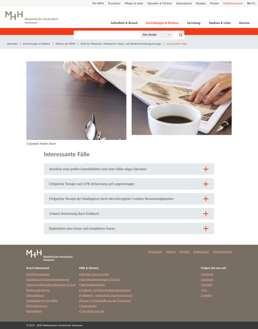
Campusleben (88, 306)
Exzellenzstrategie (37, 274)
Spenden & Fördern (159, 3)
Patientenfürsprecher (92, 284)
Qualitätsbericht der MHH (42, 300)
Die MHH (98, 3)
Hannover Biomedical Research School (51, 284)
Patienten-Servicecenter (94, 274)
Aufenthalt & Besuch (124, 23)
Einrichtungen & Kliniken (162, 23)
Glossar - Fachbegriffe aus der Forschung (105, 300)
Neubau (201, 3)
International (184, 3)
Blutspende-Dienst (37, 290)
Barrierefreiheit (222, 251)
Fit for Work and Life (91, 311)
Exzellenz (114, 3)
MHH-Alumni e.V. (37, 306)
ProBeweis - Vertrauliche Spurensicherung (105, 295)
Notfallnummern (233, 3)
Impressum (155, 251)
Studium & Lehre (220, 23)
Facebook (207, 274)
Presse (214, 3)
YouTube (206, 284)
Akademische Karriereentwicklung (47, 279)
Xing (204, 290)
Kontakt (184, 251)
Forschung (193, 23)
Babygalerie (33, 311)
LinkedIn (206, 295)
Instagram (207, 279)
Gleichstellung (35, 295)
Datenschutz (201, 251)
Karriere (244, 23)
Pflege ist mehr (134, 3)
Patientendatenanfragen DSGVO (99, 279)
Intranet (171, 251)
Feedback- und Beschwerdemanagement (105, 290)
